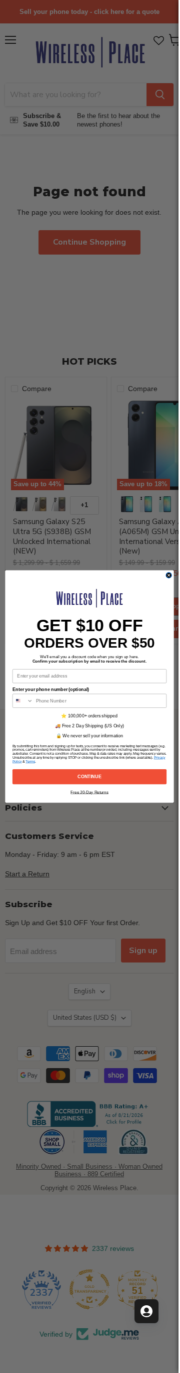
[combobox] (22, 700)
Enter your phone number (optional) (50, 689)
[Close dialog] (169, 575)
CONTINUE (90, 776)
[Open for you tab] (146, 1311)
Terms (30, 762)
